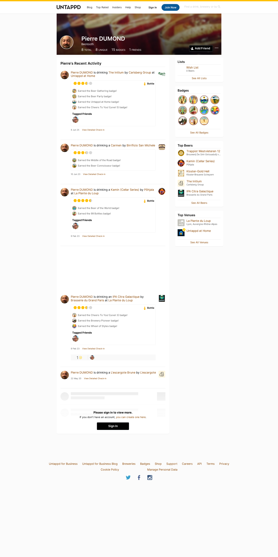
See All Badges (199, 132)
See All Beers (199, 202)
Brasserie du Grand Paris (87, 300)
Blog (89, 7)
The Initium (116, 72)
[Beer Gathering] (193, 100)
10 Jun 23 (75, 174)
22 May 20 (76, 378)
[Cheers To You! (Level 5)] (193, 121)
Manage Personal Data (162, 469)
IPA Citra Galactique (126, 296)
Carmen (116, 145)
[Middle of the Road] (183, 110)
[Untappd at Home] (204, 100)
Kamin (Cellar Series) (125, 189)
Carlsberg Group (140, 72)
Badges (145, 463)
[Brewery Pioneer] (183, 121)
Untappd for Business (63, 463)
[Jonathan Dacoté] (92, 357)
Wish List (192, 67)
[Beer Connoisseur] (215, 100)
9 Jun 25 (75, 130)
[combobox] (202, 7)
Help (128, 7)
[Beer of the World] (204, 110)
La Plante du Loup (86, 193)
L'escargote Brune (123, 372)
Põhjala (149, 189)
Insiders (117, 7)
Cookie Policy (110, 469)
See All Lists (199, 78)
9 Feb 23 (75, 236)
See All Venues (199, 242)
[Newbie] (204, 121)
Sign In (152, 7)
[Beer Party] (183, 100)
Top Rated (102, 7)
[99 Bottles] (193, 110)
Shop (138, 7)
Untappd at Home (83, 76)
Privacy (224, 463)
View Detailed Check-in (93, 130)
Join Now (170, 7)
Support (171, 463)
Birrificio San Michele (141, 145)
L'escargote (148, 372)
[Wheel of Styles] (215, 110)
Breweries (128, 463)
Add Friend (202, 48)
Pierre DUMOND (82, 72)
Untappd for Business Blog (100, 463)
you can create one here (131, 417)
